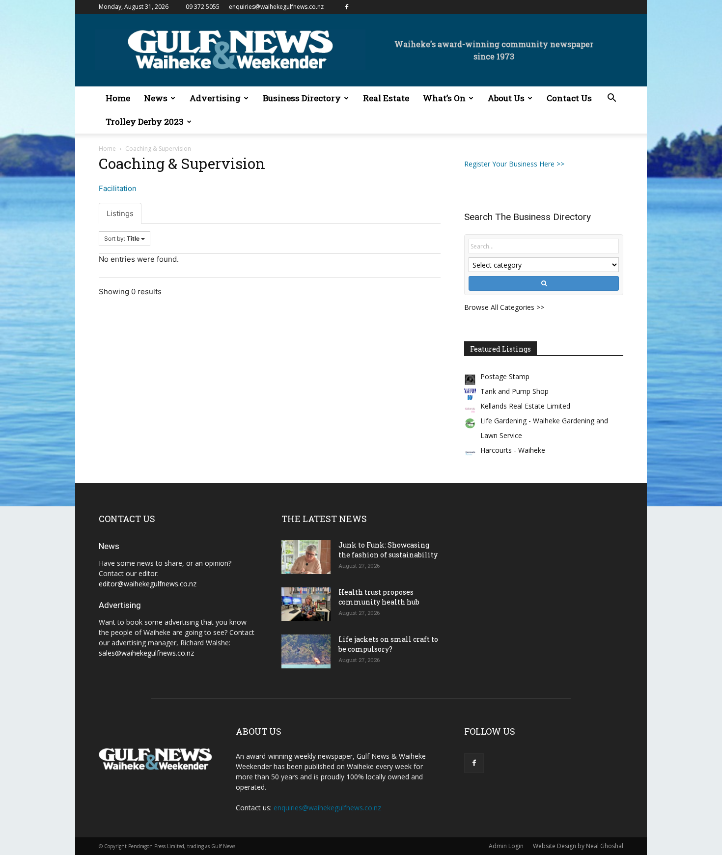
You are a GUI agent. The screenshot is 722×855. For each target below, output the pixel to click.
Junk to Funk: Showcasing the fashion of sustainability (388, 549)
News (155, 98)
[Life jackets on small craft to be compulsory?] (306, 651)
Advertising (215, 98)
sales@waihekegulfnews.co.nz (146, 653)
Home (118, 98)
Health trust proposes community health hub (378, 597)
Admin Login (506, 846)
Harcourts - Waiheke (512, 450)
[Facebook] (346, 7)
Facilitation (118, 188)
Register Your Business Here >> (514, 163)
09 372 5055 (203, 6)
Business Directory (302, 98)
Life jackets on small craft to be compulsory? (388, 644)
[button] (611, 99)
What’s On (444, 98)
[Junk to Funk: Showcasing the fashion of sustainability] (306, 557)
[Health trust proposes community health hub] (306, 604)
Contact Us (569, 98)
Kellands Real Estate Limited (525, 406)
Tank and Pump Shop (514, 391)
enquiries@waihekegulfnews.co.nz (276, 6)
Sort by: (121, 238)
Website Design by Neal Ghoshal (578, 846)
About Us (506, 98)
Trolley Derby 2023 (145, 121)
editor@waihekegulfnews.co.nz (147, 583)
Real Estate (386, 98)
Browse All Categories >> (504, 307)
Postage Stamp (504, 376)
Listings (120, 213)
